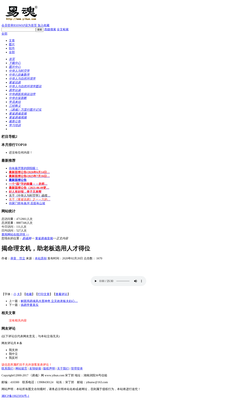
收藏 (29, 294)
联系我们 (7, 368)
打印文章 (44, 294)
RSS (16, 25)
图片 (12, 44)
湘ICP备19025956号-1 (15, 395)
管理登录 (77, 368)
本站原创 (41, 258)
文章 (12, 40)
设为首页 (31, 25)
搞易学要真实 (30, 304)
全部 (4, 33)
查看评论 (61, 294)
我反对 (13, 357)
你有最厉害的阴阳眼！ (24, 168)
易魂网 (26, 238)
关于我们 (63, 368)
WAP (22, 25)
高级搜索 (50, 29)
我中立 (13, 353)
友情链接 (35, 368)
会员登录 (7, 25)
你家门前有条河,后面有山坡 (27, 203)
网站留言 (21, 368)
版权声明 (49, 368)
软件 (12, 48)
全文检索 (63, 29)
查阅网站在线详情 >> (15, 234)
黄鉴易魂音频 (44, 238)
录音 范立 (17, 258)
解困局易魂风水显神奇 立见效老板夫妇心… (49, 301)
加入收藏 (43, 25)
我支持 (13, 350)
